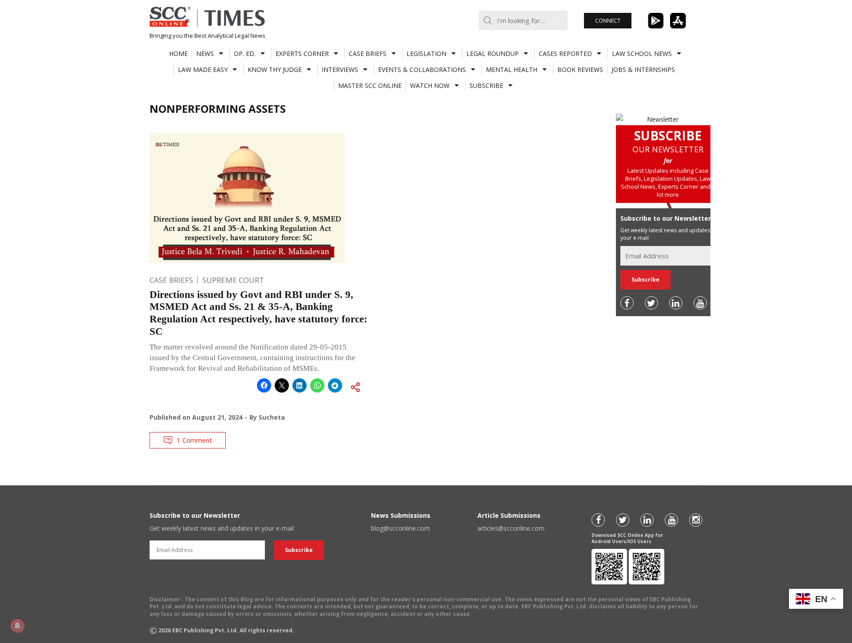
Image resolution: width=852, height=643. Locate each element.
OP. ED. (245, 53)
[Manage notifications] (17, 626)
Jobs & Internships (643, 69)
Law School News (642, 53)
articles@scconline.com (510, 528)
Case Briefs (368, 53)
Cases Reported (565, 53)
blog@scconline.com (400, 528)
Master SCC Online (370, 85)
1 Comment (194, 440)
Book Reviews (580, 69)
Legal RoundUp (492, 53)
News (205, 53)
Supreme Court (233, 280)
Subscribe (486, 85)
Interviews (340, 69)
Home (178, 53)
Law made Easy (203, 69)
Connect (607, 20)
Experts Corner (302, 53)
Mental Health (511, 69)
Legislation (426, 53)
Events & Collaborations (422, 69)
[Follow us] (627, 303)
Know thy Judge (275, 69)
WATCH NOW (430, 85)
